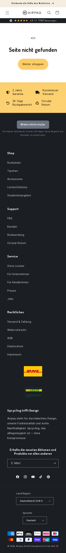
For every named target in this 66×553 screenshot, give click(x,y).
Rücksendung (15, 234)
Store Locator (16, 266)
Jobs (10, 298)
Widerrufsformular (33, 124)
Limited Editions (17, 187)
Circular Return (16, 243)
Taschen (12, 170)
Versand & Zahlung (19, 321)
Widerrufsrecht (16, 329)
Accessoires (15, 179)
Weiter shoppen (33, 64)
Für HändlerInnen (18, 282)
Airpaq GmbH (23, 546)
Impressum (14, 354)
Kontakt (12, 226)
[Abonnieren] (54, 463)
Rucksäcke (14, 162)
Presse (11, 290)
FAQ (9, 218)
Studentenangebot (19, 195)
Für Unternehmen (18, 274)
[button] (7, 13)
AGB (10, 338)
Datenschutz (15, 346)
